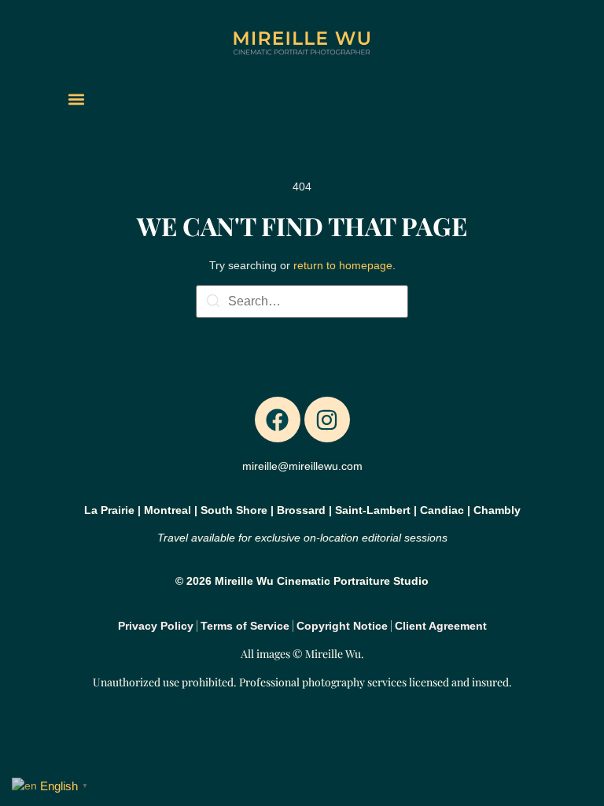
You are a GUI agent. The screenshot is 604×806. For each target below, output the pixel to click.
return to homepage (342, 265)
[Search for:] (302, 301)
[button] (76, 99)
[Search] (213, 303)
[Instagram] (327, 419)
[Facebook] (277, 419)
